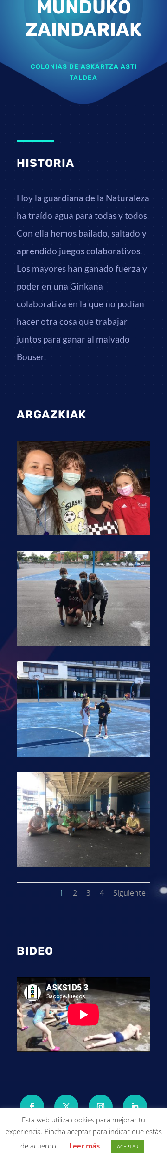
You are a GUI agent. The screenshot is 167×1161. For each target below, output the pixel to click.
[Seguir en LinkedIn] (135, 1107)
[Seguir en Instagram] (101, 1107)
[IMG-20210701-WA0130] (83, 643)
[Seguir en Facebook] (32, 1107)
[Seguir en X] (66, 1107)
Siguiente (129, 893)
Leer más (84, 1145)
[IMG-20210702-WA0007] (83, 754)
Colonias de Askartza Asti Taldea (84, 72)
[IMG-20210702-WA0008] (83, 864)
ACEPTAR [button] (128, 1146)
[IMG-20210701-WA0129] (83, 532)
